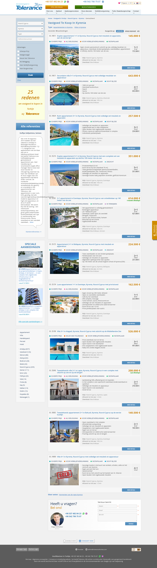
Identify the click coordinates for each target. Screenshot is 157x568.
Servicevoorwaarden (93, 561)
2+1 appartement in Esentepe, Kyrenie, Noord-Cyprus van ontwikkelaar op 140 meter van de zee (89, 199)
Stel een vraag (57, 7)
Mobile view (71, 541)
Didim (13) (24, 391)
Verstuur (131, 524)
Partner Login (33, 549)
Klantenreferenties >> (33, 232)
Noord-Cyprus (72, 18)
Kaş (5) (22, 385)
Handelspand (25, 338)
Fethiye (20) (24, 376)
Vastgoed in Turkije (60, 18)
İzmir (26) (23, 373)
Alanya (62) (24, 358)
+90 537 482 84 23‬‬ (54, 1)
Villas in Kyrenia (80, 27)
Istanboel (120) (25, 352)
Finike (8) (23, 382)
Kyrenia (81, 18)
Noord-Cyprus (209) (27, 367)
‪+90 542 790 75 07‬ (92, 1)
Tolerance (81, 559)
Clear (19, 80)
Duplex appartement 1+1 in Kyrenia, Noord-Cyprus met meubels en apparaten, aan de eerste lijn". (89, 37)
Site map (28, 559)
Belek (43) (23, 364)
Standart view (87, 541)
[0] (119, 3)
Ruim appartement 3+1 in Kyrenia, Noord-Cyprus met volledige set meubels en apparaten (89, 117)
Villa (21, 335)
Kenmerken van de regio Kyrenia (71, 495)
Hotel (22, 344)
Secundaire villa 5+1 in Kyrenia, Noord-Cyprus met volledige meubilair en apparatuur (86, 76)
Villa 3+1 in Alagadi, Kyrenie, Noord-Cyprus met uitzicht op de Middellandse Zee (89, 331)
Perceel (22, 341)
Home (50, 18)
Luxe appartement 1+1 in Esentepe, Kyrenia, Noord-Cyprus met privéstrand (87, 284)
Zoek (30, 75)
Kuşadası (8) (24, 394)
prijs (138, 31)
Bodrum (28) (24, 361)
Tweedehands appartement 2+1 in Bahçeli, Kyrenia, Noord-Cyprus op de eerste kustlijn (89, 413)
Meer (32, 222)
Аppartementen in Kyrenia (62, 27)
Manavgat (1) (24, 397)
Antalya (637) (25, 349)
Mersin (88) (24, 355)
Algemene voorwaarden (40, 559)
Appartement (25, 332)
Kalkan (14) (24, 388)
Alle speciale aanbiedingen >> (30, 321)
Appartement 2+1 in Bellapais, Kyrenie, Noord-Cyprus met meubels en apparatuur (85, 245)
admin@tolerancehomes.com (103, 2)
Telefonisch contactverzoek (155, 230)
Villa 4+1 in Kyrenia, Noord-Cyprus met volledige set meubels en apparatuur (87, 457)
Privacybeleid (76, 561)
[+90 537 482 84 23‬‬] (65, 2)
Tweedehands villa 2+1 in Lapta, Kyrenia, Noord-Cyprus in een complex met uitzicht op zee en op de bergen (87, 371)
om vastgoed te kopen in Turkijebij (30, 104)
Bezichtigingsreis (89, 7)
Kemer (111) (24, 370)
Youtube (80, 549)
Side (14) (23, 379)
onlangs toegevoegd (130, 31)
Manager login (22, 549)
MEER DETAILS (131, 68)
